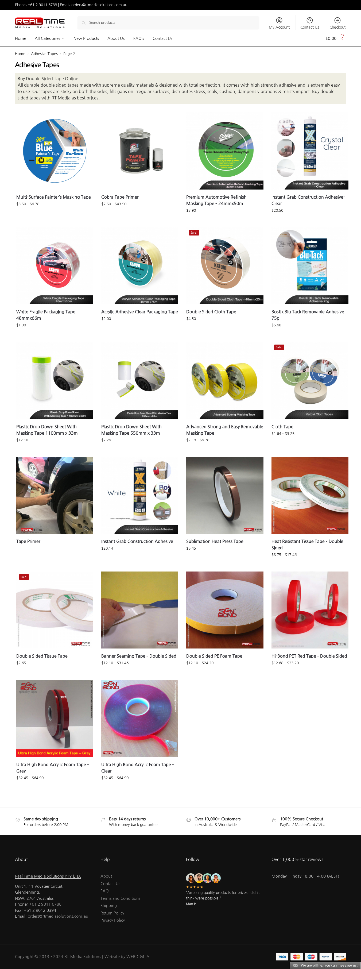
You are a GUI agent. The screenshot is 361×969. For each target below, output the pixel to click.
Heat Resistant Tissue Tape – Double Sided (307, 544)
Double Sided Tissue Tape (42, 656)
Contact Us (309, 27)
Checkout (337, 27)
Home (20, 54)
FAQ (104, 891)
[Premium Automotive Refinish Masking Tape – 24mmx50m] (224, 150)
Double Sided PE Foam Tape (214, 656)
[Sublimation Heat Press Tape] (224, 495)
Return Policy (112, 913)
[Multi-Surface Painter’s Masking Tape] (54, 150)
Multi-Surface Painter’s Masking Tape (53, 197)
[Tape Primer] (54, 495)
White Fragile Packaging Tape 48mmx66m (45, 315)
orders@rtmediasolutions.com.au (99, 5)
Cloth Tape (282, 426)
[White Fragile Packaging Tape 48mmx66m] (54, 265)
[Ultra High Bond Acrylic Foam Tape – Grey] (54, 718)
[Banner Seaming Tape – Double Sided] (139, 610)
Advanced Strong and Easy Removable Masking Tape (224, 429)
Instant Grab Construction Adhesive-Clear (308, 200)
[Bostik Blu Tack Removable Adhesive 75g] (309, 265)
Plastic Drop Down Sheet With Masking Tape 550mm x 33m (131, 429)
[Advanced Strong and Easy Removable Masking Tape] (224, 380)
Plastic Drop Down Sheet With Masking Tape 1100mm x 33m (47, 429)
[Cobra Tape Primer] (139, 150)
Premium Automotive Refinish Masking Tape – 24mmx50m (216, 200)
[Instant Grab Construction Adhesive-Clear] (309, 150)
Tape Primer (28, 541)
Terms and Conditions (120, 898)
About (106, 876)
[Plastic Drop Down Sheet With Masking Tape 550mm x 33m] (139, 380)
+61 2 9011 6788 (42, 5)
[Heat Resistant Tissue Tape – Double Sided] (309, 495)
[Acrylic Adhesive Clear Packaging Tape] (139, 265)
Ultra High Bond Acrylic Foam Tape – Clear (137, 767)
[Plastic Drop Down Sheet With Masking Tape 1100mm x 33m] (54, 380)
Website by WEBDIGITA (126, 957)
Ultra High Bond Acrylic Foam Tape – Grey (52, 767)
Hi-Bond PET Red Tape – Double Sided (309, 656)
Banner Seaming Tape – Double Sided (138, 656)
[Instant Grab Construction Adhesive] (139, 495)
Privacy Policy (112, 920)
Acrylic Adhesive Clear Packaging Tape (139, 312)
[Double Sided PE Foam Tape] (224, 610)
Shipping (108, 906)
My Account (279, 27)
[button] (335, 38)
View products (54, 215)
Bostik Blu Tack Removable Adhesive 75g (307, 315)
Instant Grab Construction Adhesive (137, 541)
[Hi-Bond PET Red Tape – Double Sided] (309, 610)
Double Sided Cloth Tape (211, 312)
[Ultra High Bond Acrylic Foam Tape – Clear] (139, 718)
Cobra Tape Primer (120, 197)
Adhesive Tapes (44, 54)
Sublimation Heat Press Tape (214, 541)
